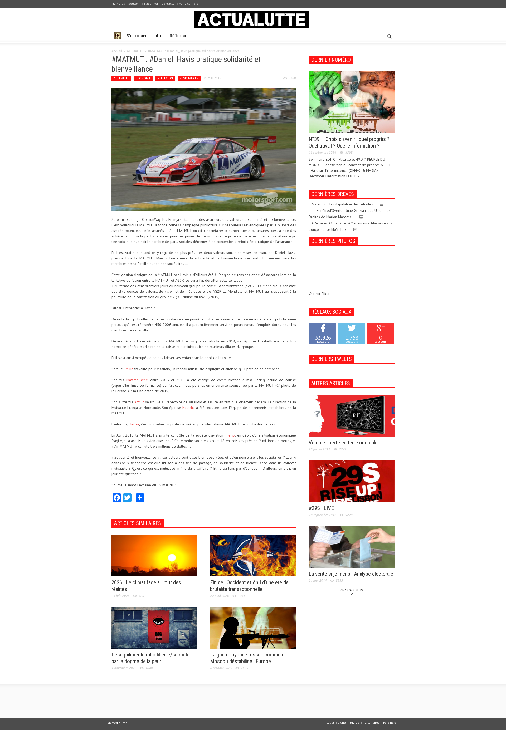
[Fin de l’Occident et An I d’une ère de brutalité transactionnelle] (253, 555)
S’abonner (151, 4)
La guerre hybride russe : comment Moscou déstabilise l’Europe (247, 657)
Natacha (188, 407)
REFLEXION (165, 78)
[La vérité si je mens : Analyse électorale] (352, 546)
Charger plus (351, 590)
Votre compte (188, 4)
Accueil (116, 51)
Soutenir (134, 4)
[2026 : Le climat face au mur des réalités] (154, 555)
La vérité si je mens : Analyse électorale (351, 574)
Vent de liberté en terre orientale (343, 442)
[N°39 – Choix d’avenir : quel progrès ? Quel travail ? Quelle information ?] (352, 101)
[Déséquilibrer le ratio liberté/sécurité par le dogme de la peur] (154, 627)
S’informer (137, 35)
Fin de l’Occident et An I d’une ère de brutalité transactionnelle (249, 585)
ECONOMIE (143, 78)
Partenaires (371, 722)
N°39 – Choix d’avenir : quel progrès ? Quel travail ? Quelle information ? (349, 142)
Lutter (158, 35)
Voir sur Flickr (319, 293)
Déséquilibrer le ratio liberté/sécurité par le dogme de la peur (150, 657)
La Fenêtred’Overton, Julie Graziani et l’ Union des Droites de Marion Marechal (349, 213)
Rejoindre (390, 722)
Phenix (230, 435)
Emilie (128, 368)
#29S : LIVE (321, 508)
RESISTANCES (189, 78)
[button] (389, 35)
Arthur (139, 402)
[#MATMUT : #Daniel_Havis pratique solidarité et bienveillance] (203, 148)
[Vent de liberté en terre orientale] (352, 415)
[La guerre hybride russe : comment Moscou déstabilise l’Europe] (253, 627)
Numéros (118, 4)
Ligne (342, 722)
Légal (330, 722)
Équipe (354, 722)
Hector (134, 424)
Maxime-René (137, 380)
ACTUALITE (135, 51)
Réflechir (178, 35)
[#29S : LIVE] (352, 480)
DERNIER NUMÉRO (331, 60)
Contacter (169, 4)
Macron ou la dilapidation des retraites (342, 204)
